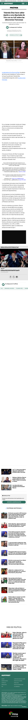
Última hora (23, 3)
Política (14, 8)
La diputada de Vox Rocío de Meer (11, 72)
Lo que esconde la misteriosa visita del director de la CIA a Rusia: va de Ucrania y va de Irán (17, 544)
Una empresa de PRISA (14, 713)
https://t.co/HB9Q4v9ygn (18, 178)
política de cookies (18, 680)
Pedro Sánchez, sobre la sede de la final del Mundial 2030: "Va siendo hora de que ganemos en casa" (17, 525)
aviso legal (16, 682)
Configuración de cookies (19, 678)
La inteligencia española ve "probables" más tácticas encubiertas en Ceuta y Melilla (19, 667)
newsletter (4, 684)
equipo (3, 678)
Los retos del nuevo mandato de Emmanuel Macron (18, 487)
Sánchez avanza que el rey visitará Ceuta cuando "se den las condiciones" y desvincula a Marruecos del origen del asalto (17, 562)
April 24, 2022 (22, 171)
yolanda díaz (19, 288)
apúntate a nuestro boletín (14, 502)
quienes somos (5, 680)
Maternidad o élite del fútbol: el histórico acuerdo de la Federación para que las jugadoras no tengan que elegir (17, 590)
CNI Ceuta (19, 0)
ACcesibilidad (17, 686)
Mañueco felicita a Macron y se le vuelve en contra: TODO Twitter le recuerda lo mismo (19, 479)
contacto (4, 682)
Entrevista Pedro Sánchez (11, 0)
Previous (2, 258)
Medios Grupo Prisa (14, 716)
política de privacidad (18, 684)
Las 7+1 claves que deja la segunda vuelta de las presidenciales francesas (19, 471)
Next (25, 258)
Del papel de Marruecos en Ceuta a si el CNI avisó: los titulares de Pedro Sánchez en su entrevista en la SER (17, 553)
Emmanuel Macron (9, 288)
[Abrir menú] (2, 3)
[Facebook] (10, 277)
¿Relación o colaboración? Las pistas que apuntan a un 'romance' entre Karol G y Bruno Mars (17, 571)
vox (2, 288)
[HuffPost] (6, 675)
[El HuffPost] (8, 3)
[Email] (17, 277)
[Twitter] (13, 277)
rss (2, 686)
